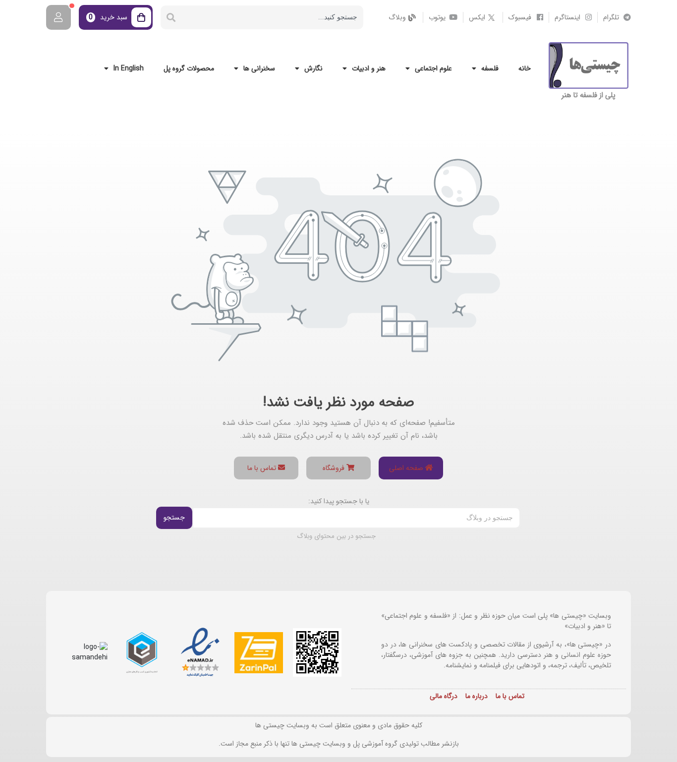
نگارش (313, 68)
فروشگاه (334, 468)
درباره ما (476, 696)
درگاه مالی (443, 696)
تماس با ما (262, 468)
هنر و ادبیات (369, 68)
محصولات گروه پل (189, 68)
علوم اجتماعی (433, 68)
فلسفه (490, 68)
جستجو (174, 517)
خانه (524, 68)
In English (128, 68)
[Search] (171, 17)
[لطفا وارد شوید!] (58, 17)
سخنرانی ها (259, 68)
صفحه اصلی (407, 468)
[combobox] (272, 17)
